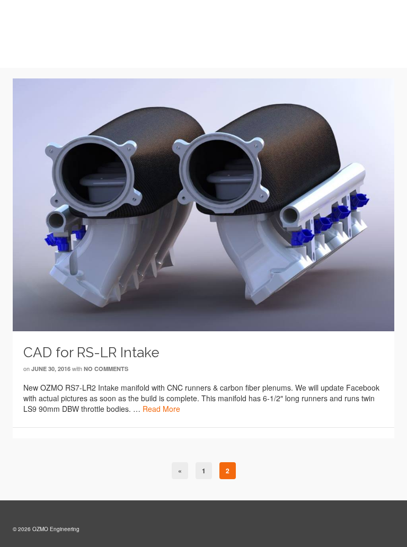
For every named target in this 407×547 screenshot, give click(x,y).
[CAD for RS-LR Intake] (203, 203)
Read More (161, 408)
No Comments (106, 369)
